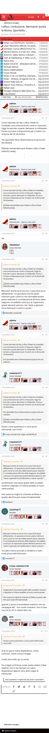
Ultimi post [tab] (6, 39)
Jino (11, 616)
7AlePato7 (14, 244)
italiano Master (10, 730)
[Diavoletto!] (11, 114)
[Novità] (38, 17)
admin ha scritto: (10, 186)
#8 (46, 524)
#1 (46, 118)
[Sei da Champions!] (21, 114)
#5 (46, 335)
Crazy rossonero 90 (19, 565)
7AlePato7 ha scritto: (11, 461)
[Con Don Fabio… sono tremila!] (25, 114)
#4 (46, 259)
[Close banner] (47, 15)
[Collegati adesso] (6, 108)
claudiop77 (15, 509)
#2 (46, 181)
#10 (46, 631)
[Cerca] (43, 17)
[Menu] (4, 17)
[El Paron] (16, 114)
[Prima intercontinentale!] (39, 114)
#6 (46, 387)
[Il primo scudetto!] (21, 383)
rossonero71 (15, 373)
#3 (46, 233)
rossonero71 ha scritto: (12, 585)
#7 (46, 456)
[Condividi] (43, 118)
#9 (46, 580)
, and (21, 434)
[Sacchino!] (35, 114)
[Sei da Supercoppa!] (30, 114)
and (13, 313)
